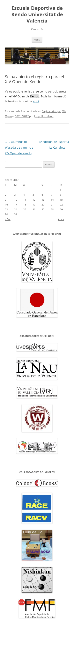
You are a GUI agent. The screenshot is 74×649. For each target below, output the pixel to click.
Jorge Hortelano (43, 116)
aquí (36, 101)
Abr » (61, 219)
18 (24, 204)
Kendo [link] (34, 96)
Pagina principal (51, 111)
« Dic (7, 219)
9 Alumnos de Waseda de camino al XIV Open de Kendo (19, 147)
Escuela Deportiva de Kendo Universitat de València (37, 14)
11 (24, 199)
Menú (37, 39)
